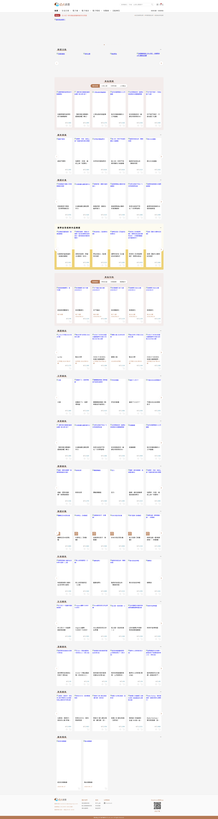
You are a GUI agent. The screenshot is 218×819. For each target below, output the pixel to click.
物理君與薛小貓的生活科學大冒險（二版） (63, 584)
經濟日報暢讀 (62, 782)
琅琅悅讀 (153, 11)
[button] (57, 63)
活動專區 (116, 10)
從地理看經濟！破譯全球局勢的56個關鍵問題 (135, 116)
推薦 (56, 10)
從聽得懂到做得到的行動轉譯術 (63, 115)
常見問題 (97, 806)
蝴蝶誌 (149, 582)
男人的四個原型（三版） (81, 583)
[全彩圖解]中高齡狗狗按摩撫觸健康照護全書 (135, 630)
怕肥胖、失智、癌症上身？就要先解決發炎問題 (81, 163)
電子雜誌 (85, 10)
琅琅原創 (161, 11)
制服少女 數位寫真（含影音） (117, 719)
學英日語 (104, 282)
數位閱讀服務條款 (87, 806)
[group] (109, 32)
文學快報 (113, 86)
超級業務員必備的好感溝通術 (117, 207)
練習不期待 (61, 161)
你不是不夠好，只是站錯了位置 (153, 115)
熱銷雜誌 (95, 282)
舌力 (112, 492)
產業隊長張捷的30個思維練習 (153, 207)
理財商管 (95, 86)
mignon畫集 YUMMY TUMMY (81, 629)
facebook (109, 803)
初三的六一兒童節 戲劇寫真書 (63, 629)
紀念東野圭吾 (139, 15)
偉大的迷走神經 (134, 582)
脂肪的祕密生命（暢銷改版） (134, 162)
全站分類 (65, 10)
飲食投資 (78, 492)
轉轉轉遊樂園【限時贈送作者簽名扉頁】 (99, 404)
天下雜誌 (96, 310)
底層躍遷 (132, 447)
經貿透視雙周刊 (63, 310)
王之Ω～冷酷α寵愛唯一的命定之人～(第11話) (82, 675)
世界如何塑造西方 (99, 161)
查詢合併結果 (159, 15)
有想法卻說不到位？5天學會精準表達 (135, 208)
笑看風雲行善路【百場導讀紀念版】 (63, 208)
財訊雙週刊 (79, 310)
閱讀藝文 (123, 282)
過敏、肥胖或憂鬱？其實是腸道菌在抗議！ (63, 494)
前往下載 (157, 811)
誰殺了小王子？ (134, 402)
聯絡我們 (97, 808)
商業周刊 (132, 310)
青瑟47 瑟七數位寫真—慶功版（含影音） (100, 720)
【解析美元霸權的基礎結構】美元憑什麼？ (81, 116)
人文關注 (123, 86)
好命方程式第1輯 (117, 537)
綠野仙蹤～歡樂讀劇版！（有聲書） (153, 538)
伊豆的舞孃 (115, 402)
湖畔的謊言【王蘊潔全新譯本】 (117, 255)
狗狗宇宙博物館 (152, 628)
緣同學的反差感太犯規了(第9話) (63, 674)
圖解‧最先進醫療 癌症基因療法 (136, 493)
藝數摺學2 (97, 582)
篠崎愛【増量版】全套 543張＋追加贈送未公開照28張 (135, 720)
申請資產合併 (149, 15)
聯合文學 (78, 357)
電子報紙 (96, 10)
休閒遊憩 (113, 282)
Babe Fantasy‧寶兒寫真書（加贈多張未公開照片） (153, 720)
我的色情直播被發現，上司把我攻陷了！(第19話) (117, 675)
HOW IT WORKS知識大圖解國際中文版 (99, 359)
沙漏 (59, 402)
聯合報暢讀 (88, 782)
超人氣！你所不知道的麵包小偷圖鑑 (117, 162)
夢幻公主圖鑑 (152, 161)
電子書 (75, 10)
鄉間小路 (114, 357)
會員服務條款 (85, 803)
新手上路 (97, 803)
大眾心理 (104, 86)
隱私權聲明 (85, 808)
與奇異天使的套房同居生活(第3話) (99, 674)
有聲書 (106, 10)
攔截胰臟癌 (97, 492)
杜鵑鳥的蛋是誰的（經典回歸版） (63, 255)
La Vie (59, 357)
